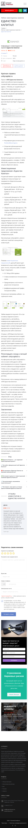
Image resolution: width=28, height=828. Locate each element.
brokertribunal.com (8, 811)
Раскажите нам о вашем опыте (9, 557)
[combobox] (3, 584)
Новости (4, 791)
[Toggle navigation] (25, 4)
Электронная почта (6, 588)
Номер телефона (5, 581)
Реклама (4, 788)
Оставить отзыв (9, 614)
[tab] (14, 460)
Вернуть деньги (9, 10)
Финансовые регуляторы (8, 784)
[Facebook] (12, 825)
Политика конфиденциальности (18, 823)
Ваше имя (3, 573)
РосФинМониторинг (10, 143)
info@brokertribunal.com (9, 809)
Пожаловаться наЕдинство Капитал (7, 65)
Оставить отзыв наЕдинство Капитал (18, 65)
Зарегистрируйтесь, (7, 596)
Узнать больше (14, 694)
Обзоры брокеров (6, 781)
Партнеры (4, 823)
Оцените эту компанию (7, 551)
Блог (3, 786)
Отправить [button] (14, 660)
